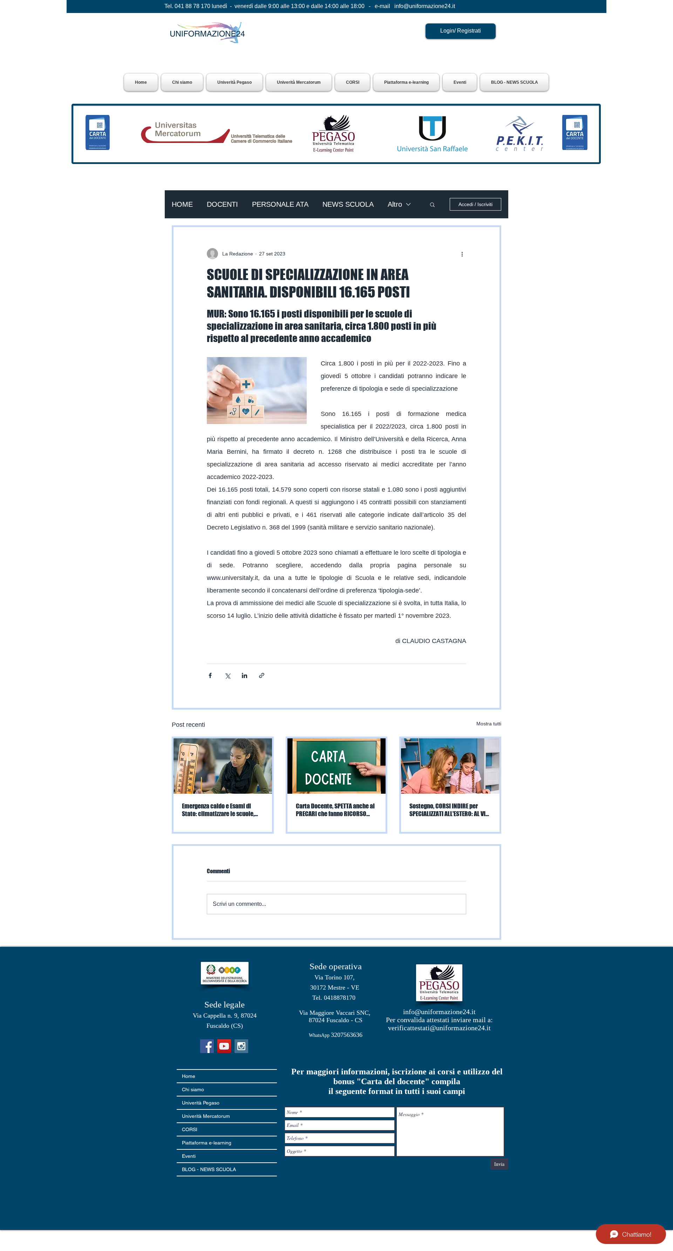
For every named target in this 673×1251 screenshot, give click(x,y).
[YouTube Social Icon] (224, 1046)
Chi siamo (193, 1089)
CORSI (189, 1129)
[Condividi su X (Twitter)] (227, 675)
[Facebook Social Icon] (207, 1046)
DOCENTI (222, 204)
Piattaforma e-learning (206, 1143)
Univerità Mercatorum (206, 1116)
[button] (234, 82)
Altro (395, 204)
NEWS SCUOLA (348, 204)
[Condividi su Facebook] (210, 675)
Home (188, 1076)
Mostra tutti (488, 723)
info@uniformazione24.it (424, 6)
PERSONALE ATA (280, 204)
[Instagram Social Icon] (241, 1046)
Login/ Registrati (460, 31)
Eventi (189, 1156)
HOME (182, 204)
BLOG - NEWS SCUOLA (209, 1169)
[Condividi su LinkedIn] (244, 675)
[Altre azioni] (462, 253)
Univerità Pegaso (200, 1103)
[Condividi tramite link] (261, 675)
